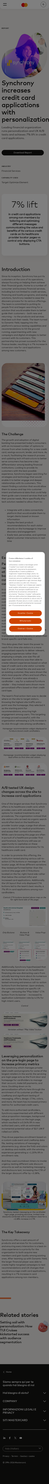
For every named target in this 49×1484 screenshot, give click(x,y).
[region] (25, 593)
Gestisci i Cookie (25, 629)
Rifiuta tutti (25, 621)
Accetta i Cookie (25, 613)
